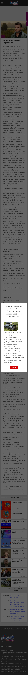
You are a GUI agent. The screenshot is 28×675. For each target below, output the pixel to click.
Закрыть (14, 367)
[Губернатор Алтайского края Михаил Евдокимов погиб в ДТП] (11, 326)
